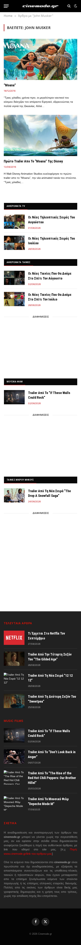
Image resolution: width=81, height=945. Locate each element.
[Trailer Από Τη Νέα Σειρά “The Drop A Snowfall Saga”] (14, 495)
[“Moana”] (40, 59)
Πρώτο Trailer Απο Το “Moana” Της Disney (33, 161)
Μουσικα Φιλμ (15, 381)
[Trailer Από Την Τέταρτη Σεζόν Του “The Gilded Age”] (14, 659)
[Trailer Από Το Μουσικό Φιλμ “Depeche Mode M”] (14, 803)
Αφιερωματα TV (16, 206)
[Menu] (6, 6)
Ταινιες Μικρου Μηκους (20, 479)
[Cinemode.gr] (40, 6)
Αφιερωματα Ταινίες (19, 262)
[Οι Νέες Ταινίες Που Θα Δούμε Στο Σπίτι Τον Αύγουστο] (14, 278)
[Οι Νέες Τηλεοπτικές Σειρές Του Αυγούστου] (14, 222)
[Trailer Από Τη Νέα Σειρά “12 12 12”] (14, 680)
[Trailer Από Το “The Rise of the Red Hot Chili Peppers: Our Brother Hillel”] (14, 777)
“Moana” (10, 85)
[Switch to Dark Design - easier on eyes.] (75, 6)
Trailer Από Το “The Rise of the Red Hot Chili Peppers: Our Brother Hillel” (52, 778)
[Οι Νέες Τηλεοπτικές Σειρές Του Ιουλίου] (14, 243)
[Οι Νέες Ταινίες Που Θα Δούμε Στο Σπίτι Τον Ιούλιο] (14, 299)
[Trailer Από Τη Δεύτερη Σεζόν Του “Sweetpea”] (14, 701)
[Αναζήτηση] (69, 6)
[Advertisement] (40, 346)
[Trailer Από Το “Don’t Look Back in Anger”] (14, 756)
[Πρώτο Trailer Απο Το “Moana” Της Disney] (40, 135)
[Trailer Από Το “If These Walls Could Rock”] (14, 397)
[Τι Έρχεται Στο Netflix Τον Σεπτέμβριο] (14, 638)
